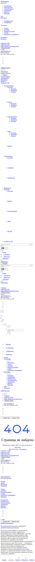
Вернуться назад (13, 449)
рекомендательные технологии (10, 527)
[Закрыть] (2, 321)
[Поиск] (2, 311)
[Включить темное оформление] (3, 70)
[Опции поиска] (2, 246)
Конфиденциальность (7, 523)
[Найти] (6, 248)
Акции (3, 483)
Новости (3, 506)
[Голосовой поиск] (3, 248)
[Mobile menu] (2, 281)
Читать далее (18, 543)
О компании (4, 500)
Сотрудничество (5, 503)
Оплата (3, 489)
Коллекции (4, 484)
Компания (4, 496)
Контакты (3, 507)
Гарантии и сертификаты (8, 495)
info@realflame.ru (5, 51)
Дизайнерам (4, 504)
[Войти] (1, 313)
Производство (5, 501)
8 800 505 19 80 (5, 43)
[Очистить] (31, 244)
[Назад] (8, 326)
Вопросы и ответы (6, 492)
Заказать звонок (5, 48)
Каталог (3, 481)
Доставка (3, 490)
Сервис (3, 493)
